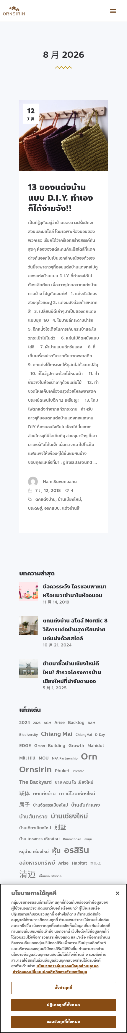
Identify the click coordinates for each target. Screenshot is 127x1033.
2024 (24, 723)
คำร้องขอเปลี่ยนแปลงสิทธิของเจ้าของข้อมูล (50, 972)
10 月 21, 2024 (57, 645)
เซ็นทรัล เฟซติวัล (50, 876)
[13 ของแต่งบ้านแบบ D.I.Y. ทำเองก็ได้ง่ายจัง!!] (63, 135)
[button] (113, 11)
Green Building (49, 746)
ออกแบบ (52, 508)
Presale (78, 771)
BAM (91, 722)
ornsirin (35, 769)
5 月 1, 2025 (54, 688)
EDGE (25, 746)
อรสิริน (76, 850)
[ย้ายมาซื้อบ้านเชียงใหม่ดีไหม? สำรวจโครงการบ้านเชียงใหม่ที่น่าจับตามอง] (28, 668)
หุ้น (56, 851)
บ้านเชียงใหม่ (69, 499)
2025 (36, 722)
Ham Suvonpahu (60, 482)
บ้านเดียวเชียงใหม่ (35, 828)
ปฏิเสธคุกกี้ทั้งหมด (63, 1005)
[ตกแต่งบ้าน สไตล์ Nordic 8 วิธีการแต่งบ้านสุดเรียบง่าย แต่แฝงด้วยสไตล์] (28, 625)
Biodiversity (28, 734)
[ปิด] (117, 893)
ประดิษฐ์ (35, 508)
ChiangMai (84, 734)
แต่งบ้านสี (70, 508)
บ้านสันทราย (33, 816)
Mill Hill (27, 758)
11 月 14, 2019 (56, 602)
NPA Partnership (65, 758)
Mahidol (95, 746)
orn (89, 756)
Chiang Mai (56, 734)
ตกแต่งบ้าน (45, 499)
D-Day (100, 734)
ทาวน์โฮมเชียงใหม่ (77, 793)
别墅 (60, 827)
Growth (76, 746)
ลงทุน (88, 839)
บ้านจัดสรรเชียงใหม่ (50, 805)
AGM (47, 722)
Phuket (62, 771)
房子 (24, 805)
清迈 (27, 874)
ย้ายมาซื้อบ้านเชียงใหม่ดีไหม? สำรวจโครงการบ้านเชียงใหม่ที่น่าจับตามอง (72, 672)
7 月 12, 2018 (47, 490)
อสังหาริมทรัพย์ (37, 863)
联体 (24, 793)
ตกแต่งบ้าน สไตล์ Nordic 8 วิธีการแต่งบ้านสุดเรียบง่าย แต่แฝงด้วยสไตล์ (75, 630)
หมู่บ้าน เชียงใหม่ (34, 852)
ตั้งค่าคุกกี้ (63, 988)
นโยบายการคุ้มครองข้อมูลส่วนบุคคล (68, 966)
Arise (59, 723)
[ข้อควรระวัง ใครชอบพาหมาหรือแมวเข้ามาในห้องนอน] (28, 591)
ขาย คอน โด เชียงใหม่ (74, 782)
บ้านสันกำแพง (85, 805)
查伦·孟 (95, 863)
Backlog (76, 723)
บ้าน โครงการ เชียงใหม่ (39, 839)
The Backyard (35, 782)
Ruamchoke (72, 839)
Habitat (79, 863)
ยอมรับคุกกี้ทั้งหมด (63, 1022)
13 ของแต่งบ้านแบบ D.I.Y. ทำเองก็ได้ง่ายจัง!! (60, 198)
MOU (44, 758)
